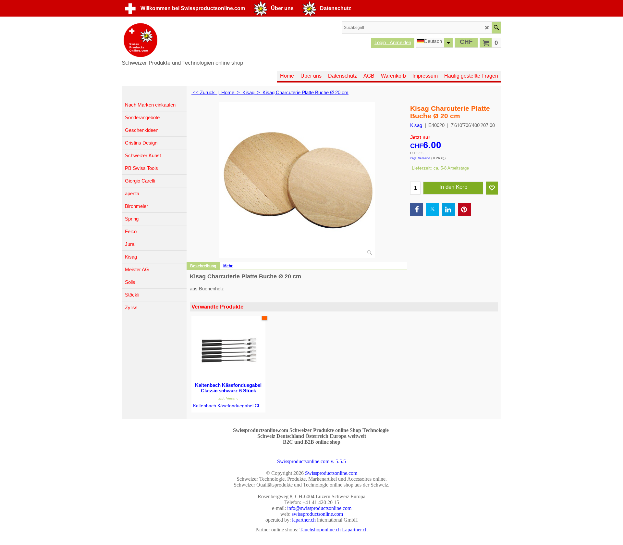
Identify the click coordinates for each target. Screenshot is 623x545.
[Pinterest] (464, 209)
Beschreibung (203, 266)
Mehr (228, 266)
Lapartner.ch (355, 529)
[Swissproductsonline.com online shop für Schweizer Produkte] (182, 40)
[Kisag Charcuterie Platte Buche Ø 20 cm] (297, 180)
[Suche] (496, 27)
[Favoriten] (492, 188)
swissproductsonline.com (317, 514)
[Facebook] (416, 209)
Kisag (416, 125)
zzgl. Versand (420, 158)
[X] (432, 209)
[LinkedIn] (448, 209)
